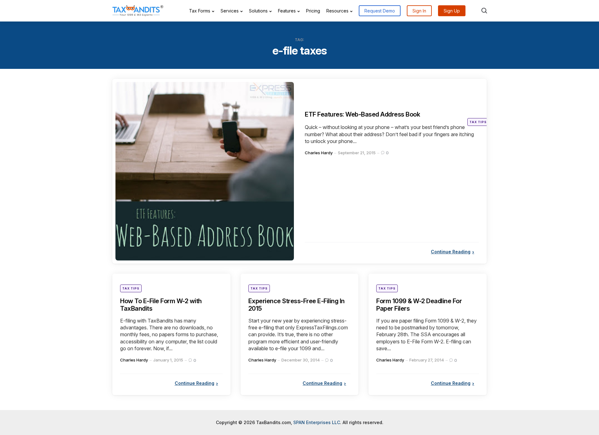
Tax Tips (478, 134)
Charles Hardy (319, 164)
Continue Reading (450, 263)
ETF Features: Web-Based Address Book (373, 125)
